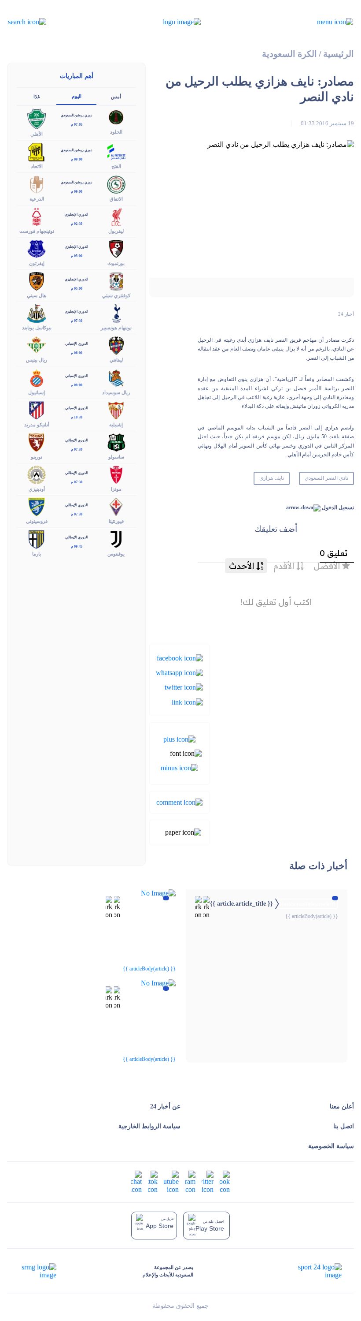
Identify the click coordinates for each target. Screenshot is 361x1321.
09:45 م (76, 547)
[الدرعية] (36, 183)
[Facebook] (180, 657)
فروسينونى (37, 521)
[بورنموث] (116, 248)
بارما (36, 553)
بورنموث (116, 263)
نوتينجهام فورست (36, 231)
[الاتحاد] (36, 151)
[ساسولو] (116, 441)
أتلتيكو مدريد (36, 424)
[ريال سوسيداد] (116, 377)
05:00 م (76, 256)
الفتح (116, 166)
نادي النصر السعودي (326, 478)
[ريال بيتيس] (36, 345)
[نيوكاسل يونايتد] (36, 313)
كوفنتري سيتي (116, 295)
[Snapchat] (136, 1181)
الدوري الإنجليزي (76, 214)
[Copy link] (187, 701)
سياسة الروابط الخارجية (149, 1126)
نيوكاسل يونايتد (37, 327)
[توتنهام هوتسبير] (116, 313)
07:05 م (76, 125)
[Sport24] (310, 1271)
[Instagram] (190, 1181)
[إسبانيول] (36, 377)
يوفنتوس (116, 553)
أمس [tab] (116, 96)
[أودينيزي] (36, 474)
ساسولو (116, 456)
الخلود (116, 131)
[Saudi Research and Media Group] (38, 1271)
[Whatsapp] (179, 672)
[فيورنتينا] (116, 506)
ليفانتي (116, 359)
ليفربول (116, 231)
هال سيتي (36, 295)
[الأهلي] (36, 118)
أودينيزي (37, 489)
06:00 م (76, 353)
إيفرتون (36, 263)
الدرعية (36, 199)
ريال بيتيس (36, 359)
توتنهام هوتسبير (116, 327)
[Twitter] (184, 686)
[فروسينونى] (36, 506)
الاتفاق (116, 199)
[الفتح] (116, 151)
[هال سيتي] (36, 280)
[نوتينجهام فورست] (36, 216)
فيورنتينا (116, 521)
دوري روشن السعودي (76, 115)
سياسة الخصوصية (331, 1146)
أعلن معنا (342, 1106)
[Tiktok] (153, 1181)
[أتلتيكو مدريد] (36, 409)
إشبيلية (116, 424)
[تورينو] (36, 441)
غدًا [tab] (36, 96)
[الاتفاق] (116, 183)
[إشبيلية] (116, 409)
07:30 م (76, 321)
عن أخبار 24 (165, 1106)
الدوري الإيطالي (76, 440)
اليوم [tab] (76, 96)
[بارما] (36, 538)
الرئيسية (338, 54)
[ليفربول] (116, 216)
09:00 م (76, 159)
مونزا (116, 489)
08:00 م (76, 385)
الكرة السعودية (289, 54)
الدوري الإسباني (76, 344)
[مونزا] (116, 474)
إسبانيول (36, 392)
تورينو (36, 456)
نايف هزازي (271, 478)
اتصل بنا (343, 1126)
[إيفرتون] (36, 248)
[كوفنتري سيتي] (116, 280)
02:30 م (76, 224)
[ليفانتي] (116, 345)
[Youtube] (171, 1181)
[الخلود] (116, 116)
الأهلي (36, 134)
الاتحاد (37, 166)
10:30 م (76, 417)
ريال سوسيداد (116, 392)
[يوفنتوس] (116, 538)
